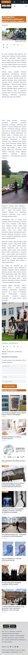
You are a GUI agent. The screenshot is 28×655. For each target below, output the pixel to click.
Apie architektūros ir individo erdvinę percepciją (11, 559)
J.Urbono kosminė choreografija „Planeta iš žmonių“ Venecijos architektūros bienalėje (13, 510)
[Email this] (3, 45)
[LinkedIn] (25, 2)
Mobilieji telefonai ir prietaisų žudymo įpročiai (11, 437)
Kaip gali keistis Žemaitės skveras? (13, 461)
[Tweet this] (11, 45)
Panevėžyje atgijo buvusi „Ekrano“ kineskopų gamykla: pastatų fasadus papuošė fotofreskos (13, 484)
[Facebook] (21, 2)
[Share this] (7, 45)
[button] (25, 6)
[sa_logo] (6, 6)
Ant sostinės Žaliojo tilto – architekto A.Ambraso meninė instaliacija (14, 535)
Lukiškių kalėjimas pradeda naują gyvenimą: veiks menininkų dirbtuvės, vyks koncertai (13, 608)
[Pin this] (18, 45)
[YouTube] (17, 646)
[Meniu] (14, 2)
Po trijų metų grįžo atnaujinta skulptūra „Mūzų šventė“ (11, 583)
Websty (21, 652)
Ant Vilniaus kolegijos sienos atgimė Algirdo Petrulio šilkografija (14, 413)
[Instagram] (23, 2)
